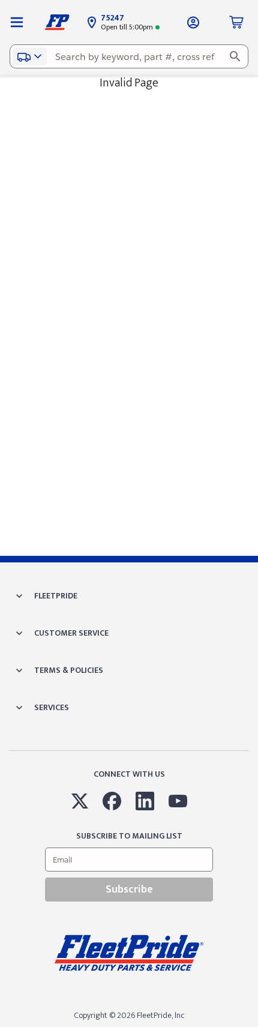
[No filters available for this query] (17, 22)
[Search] (235, 56)
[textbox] (129, 56)
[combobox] (129, 56)
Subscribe (129, 890)
